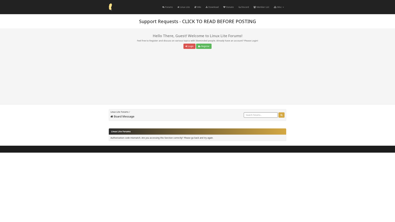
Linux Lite (184, 7)
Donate (229, 7)
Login (190, 46)
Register (205, 46)
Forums (168, 7)
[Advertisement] (197, 77)
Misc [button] (279, 7)
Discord (245, 7)
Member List (262, 7)
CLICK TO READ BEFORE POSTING (219, 21)
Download (213, 7)
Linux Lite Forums (119, 111)
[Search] (282, 115)
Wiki (198, 7)
